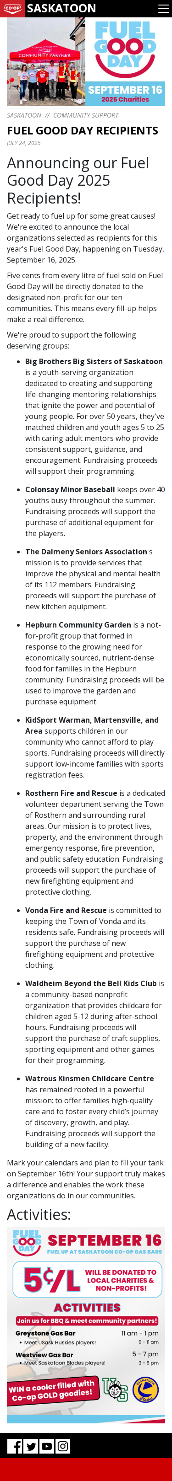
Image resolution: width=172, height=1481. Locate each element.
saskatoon (24, 115)
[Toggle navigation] (164, 8)
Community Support (85, 115)
